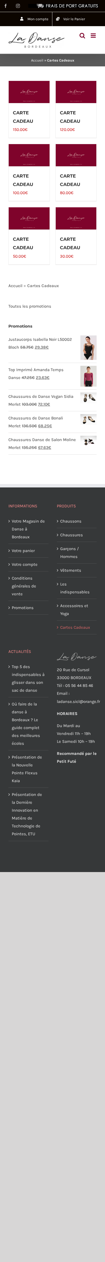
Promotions (23, 607)
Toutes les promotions (29, 306)
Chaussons (70, 521)
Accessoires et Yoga (74, 609)
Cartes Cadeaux (75, 627)
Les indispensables (75, 588)
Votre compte (25, 564)
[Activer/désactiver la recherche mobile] (82, 35)
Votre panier (23, 550)
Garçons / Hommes (69, 552)
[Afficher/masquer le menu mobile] (94, 35)
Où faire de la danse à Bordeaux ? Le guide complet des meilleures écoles (26, 724)
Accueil (37, 60)
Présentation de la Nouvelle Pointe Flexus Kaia (27, 769)
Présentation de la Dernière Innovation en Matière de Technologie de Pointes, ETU (27, 814)
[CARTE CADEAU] (29, 92)
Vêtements (70, 570)
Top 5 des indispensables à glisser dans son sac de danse (28, 678)
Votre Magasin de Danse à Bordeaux (28, 529)
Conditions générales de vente (24, 586)
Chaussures (71, 534)
